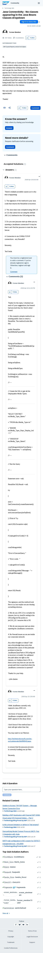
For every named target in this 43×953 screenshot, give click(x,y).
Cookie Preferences (11, 948)
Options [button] (39, 22)
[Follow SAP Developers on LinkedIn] (27, 924)
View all (5, 913)
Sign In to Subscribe (29, 22)
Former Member (15, 32)
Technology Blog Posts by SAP (15, 820)
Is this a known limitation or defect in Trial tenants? (21, 825)
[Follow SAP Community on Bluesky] (19, 924)
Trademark (10, 942)
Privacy (10, 931)
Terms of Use (32, 931)
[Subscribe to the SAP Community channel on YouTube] (23, 924)
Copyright (10, 936)
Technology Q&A (9, 8)
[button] (27, 38)
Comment (35, 108)
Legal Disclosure (32, 936)
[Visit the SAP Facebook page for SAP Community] (16, 924)
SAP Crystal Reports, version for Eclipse (14, 46)
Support (32, 942)
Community (15, 3)
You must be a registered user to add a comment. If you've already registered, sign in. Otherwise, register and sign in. (21, 263)
